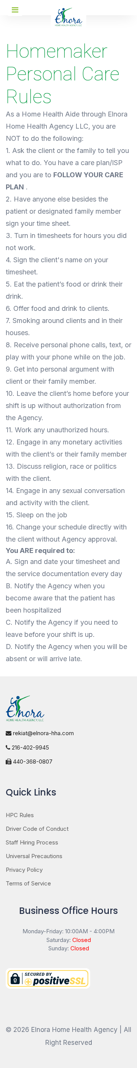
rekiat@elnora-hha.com (42, 733)
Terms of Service (28, 883)
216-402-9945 (29, 747)
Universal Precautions (34, 856)
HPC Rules (20, 815)
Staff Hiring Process (32, 842)
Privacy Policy (24, 869)
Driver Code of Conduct (37, 828)
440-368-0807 (32, 761)
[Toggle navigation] (15, 10)
